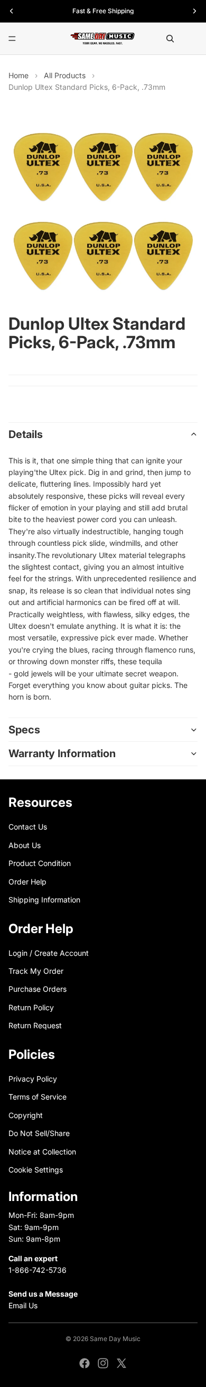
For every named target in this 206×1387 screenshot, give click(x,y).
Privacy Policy (32, 1078)
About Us (24, 845)
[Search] (170, 38)
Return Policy (31, 1007)
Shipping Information (44, 899)
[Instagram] (103, 1363)
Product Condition (39, 863)
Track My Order (35, 970)
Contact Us (27, 826)
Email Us (23, 1305)
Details (25, 434)
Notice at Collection (42, 1151)
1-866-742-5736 (37, 1269)
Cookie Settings (35, 1169)
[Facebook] (84, 1363)
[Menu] (12, 38)
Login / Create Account (48, 952)
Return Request (35, 1025)
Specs (24, 729)
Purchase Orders (37, 988)
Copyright (25, 1115)
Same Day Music (115, 1339)
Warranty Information (62, 753)
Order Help (27, 881)
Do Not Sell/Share (39, 1133)
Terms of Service (37, 1096)
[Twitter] (121, 1363)
